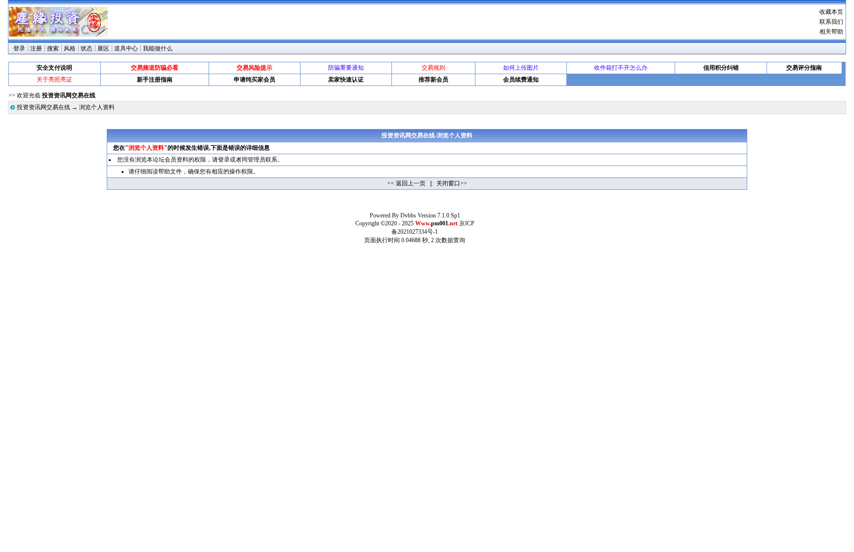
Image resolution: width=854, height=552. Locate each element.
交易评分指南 (804, 67)
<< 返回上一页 (406, 183)
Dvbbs (408, 215)
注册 (36, 48)
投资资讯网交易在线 (43, 107)
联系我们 (831, 21)
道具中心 (126, 48)
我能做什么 (157, 48)
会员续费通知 (521, 79)
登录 (19, 48)
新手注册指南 (154, 79)
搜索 (53, 48)
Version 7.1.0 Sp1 (439, 215)
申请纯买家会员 (254, 79)
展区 (103, 48)
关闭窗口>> (451, 183)
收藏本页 (831, 11)
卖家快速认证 (346, 79)
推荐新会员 (433, 79)
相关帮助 (831, 31)
